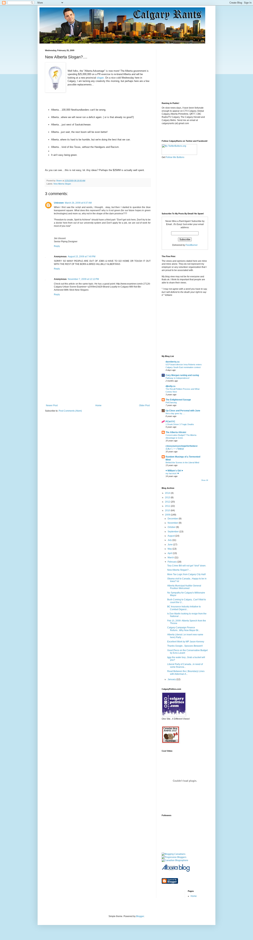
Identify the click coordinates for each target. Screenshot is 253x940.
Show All (204, 480)
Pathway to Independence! (177, 378)
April (170, 553)
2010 (168, 510)
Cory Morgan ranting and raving (182, 375)
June (170, 544)
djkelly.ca (170, 386)
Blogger (140, 916)
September (173, 531)
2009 (168, 514)
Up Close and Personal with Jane (183, 410)
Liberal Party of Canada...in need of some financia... (185, 665)
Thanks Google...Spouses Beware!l (185, 646)
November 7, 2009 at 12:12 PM (83, 279)
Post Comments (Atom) (70, 411)
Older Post (144, 405)
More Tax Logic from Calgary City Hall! (186, 574)
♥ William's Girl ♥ (174, 470)
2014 (168, 493)
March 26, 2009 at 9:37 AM (78, 203)
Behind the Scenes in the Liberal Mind (182, 462)
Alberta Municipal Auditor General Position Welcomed (184, 587)
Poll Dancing (171, 402)
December (173, 518)
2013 (168, 497)
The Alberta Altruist (176, 432)
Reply (57, 246)
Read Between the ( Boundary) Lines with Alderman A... (185, 672)
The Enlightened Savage (178, 399)
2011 (168, 506)
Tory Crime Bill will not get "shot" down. (186, 565)
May (170, 549)
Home (98, 405)
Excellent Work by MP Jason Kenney (185, 641)
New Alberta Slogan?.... (179, 570)
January (172, 679)
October (172, 527)
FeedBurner (192, 245)
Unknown (59, 203)
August (171, 536)
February (172, 561)
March (171, 557)
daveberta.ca (172, 361)
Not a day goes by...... (175, 413)
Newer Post (52, 405)
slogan (100, 77)
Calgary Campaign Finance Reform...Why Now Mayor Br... (183, 628)
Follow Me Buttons (175, 157)
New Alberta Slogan (62, 184)
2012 (168, 501)
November (173, 523)
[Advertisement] (98, 376)
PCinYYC (170, 421)
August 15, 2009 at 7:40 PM (81, 256)
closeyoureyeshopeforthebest (181, 446)
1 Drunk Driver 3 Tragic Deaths (180, 424)
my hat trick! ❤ (172, 473)
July (170, 540)
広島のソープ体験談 (175, 449)
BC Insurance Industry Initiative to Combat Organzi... (184, 607)
